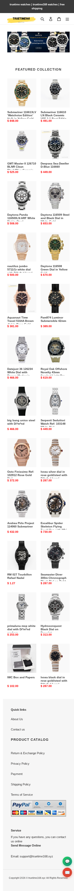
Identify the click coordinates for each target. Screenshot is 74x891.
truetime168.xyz (36, 878)
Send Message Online (26, 845)
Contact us (18, 729)
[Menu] (67, 19)
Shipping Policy (21, 784)
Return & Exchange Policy (28, 753)
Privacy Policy (20, 763)
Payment (16, 774)
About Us (17, 719)
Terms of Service (22, 794)
